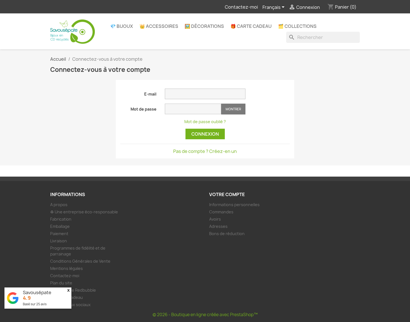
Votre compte (227, 194)
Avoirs (215, 219)
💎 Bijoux (121, 26)
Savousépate (37, 292)
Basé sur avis (35, 304)
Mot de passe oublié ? (205, 121)
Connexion (205, 134)
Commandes (221, 211)
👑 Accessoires (158, 26)
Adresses (218, 226)
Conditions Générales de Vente (80, 261)
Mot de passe (143, 109)
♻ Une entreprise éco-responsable (84, 211)
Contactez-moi (241, 7)
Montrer (233, 109)
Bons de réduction (227, 233)
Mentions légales (66, 268)
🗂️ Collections (297, 26)
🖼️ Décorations (204, 26)
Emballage (60, 226)
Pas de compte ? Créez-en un (205, 151)
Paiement (59, 233)
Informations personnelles (234, 204)
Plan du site (61, 283)
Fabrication (60, 219)
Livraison (58, 240)
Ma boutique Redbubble (73, 290)
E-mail (150, 94)
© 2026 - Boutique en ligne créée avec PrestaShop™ (205, 315)
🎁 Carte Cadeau (251, 26)
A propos (58, 204)
